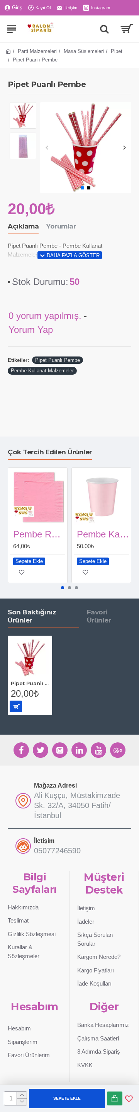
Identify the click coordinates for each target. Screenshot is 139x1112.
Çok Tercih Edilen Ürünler (50, 452)
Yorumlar (61, 226)
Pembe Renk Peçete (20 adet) (39, 534)
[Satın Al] (114, 1098)
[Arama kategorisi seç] (104, 29)
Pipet (116, 51)
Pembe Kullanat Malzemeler (42, 371)
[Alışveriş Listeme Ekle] (129, 1098)
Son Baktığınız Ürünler (32, 616)
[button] (47, 148)
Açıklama (23, 226)
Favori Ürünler (99, 616)
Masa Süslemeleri (84, 51)
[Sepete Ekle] (16, 706)
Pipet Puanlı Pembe (57, 360)
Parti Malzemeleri (37, 51)
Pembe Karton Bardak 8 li (103, 534)
